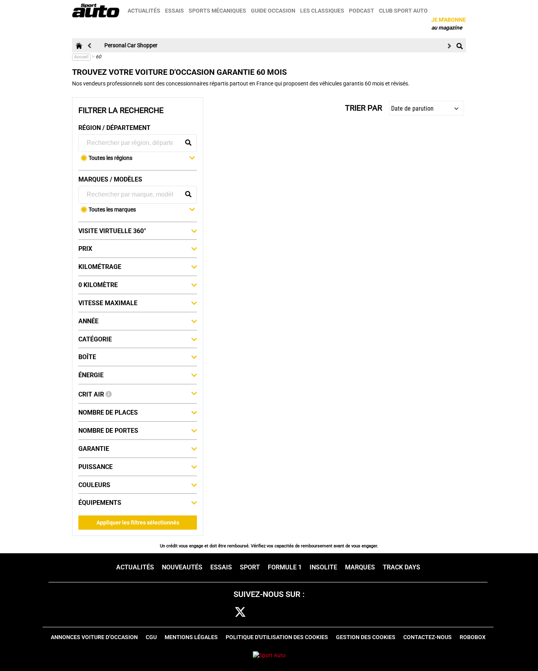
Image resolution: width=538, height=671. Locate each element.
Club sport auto (403, 10)
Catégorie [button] (95, 339)
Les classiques (322, 10)
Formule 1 (285, 567)
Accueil (81, 56)
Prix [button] (85, 248)
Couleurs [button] (94, 485)
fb (219, 612)
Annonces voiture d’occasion (94, 637)
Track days (401, 567)
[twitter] (240, 612)
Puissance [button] (95, 467)
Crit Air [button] (92, 394)
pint (288, 612)
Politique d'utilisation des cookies (277, 637)
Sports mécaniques (217, 10)
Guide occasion (273, 10)
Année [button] (88, 321)
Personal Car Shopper (131, 45)
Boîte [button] (87, 357)
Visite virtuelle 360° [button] (112, 231)
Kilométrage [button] (99, 267)
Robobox (473, 637)
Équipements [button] (99, 502)
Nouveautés (182, 567)
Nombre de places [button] (108, 412)
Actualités (144, 10)
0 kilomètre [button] (98, 285)
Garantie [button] (93, 448)
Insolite (323, 567)
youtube (312, 612)
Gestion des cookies (365, 637)
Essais (174, 10)
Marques (360, 567)
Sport (250, 567)
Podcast (361, 10)
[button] (142, 159)
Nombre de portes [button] (108, 430)
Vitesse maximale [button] (107, 303)
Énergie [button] (91, 375)
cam (264, 612)
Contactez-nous (427, 637)
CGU (151, 637)
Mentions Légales (191, 637)
